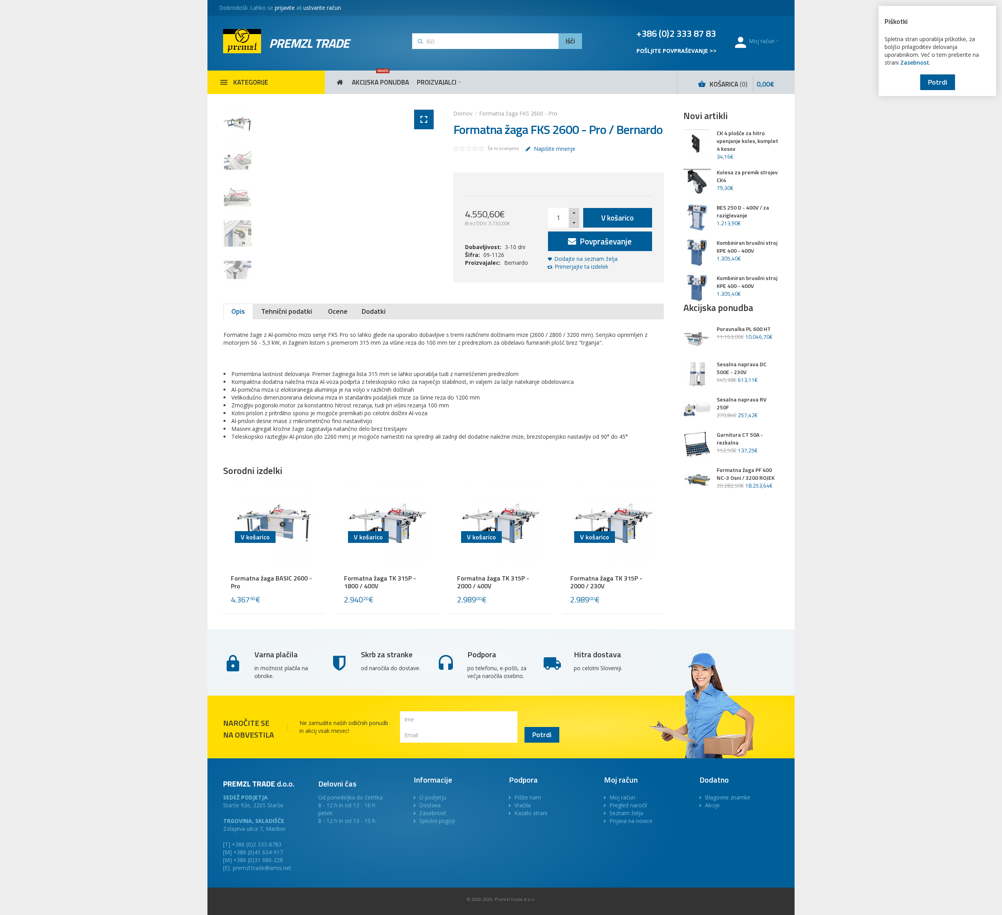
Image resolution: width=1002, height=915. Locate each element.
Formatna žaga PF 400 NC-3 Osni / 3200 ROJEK (746, 474)
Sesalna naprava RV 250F (741, 403)
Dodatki (374, 311)
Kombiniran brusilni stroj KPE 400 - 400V (747, 247)
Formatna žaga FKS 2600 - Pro (518, 113)
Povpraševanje (605, 241)
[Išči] (570, 41)
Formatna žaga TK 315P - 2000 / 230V (606, 582)
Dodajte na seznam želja (586, 258)
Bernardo (516, 262)
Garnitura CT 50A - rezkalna (740, 439)
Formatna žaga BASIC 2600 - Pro (271, 582)
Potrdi (937, 82)
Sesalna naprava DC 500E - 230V (741, 368)
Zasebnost (914, 62)
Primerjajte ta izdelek (581, 266)
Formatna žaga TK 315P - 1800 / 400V (380, 582)
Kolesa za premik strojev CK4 (747, 176)
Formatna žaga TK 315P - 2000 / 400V (493, 582)
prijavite (285, 7)
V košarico (617, 217)
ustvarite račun (322, 7)
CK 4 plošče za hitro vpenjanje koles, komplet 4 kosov (747, 141)
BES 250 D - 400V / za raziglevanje (743, 211)
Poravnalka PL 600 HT (744, 329)
